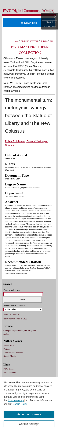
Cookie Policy (20, 404)
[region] (29, 404)
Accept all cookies (29, 414)
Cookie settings (16, 400)
